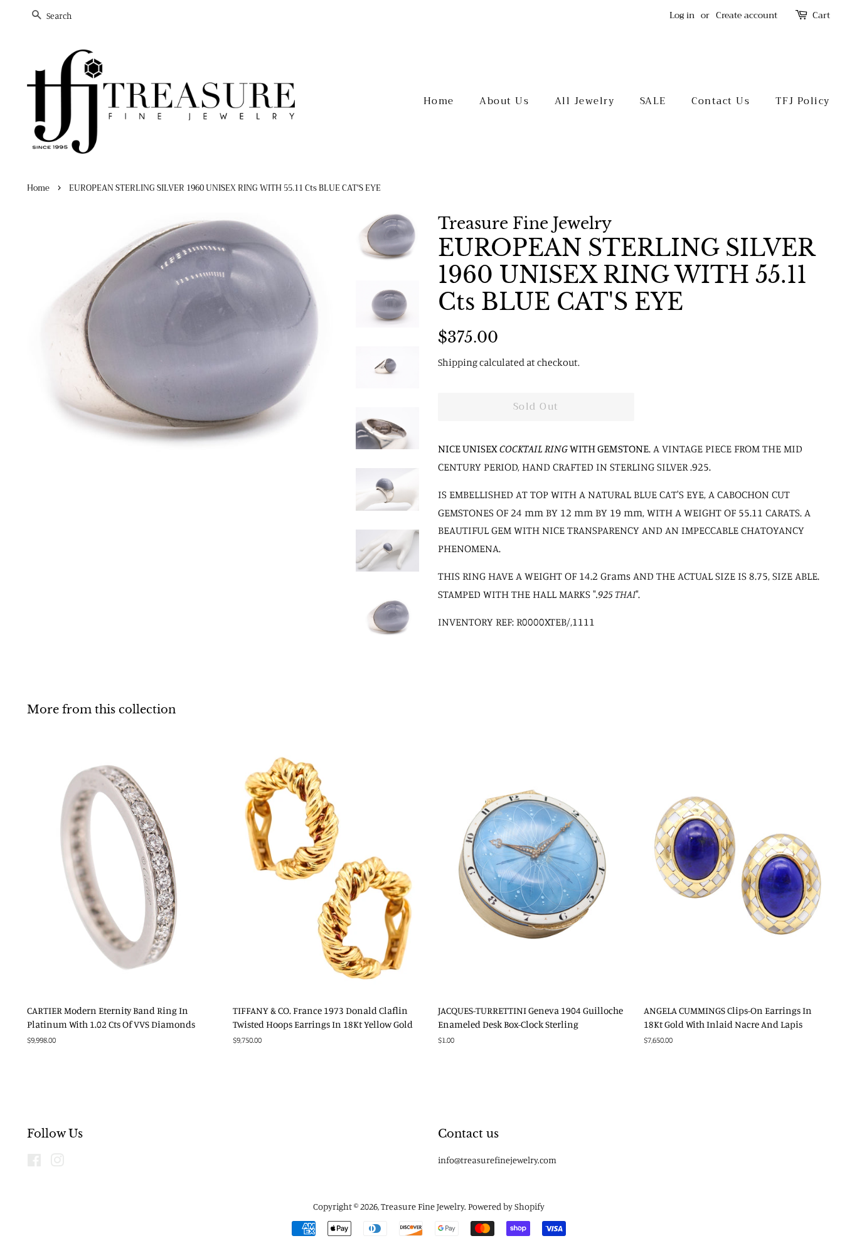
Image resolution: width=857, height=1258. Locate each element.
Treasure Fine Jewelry (422, 1206)
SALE (653, 101)
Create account (746, 15)
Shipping (457, 362)
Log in (682, 15)
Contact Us (720, 101)
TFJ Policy (802, 101)
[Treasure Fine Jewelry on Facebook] (34, 1162)
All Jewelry (585, 101)
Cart (821, 15)
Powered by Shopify (506, 1206)
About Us (504, 101)
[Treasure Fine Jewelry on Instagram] (57, 1162)
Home (438, 101)
